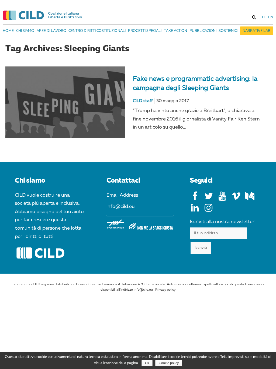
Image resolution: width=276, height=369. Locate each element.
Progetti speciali (144, 31)
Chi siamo (25, 31)
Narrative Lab (256, 31)
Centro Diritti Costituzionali (97, 31)
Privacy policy (165, 289)
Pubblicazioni (202, 31)
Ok (147, 363)
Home (8, 31)
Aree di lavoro (51, 31)
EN (270, 17)
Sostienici (228, 31)
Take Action (175, 31)
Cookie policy (169, 363)
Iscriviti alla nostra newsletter (222, 221)
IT (263, 17)
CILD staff (143, 101)
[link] (254, 17)
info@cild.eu (120, 206)
